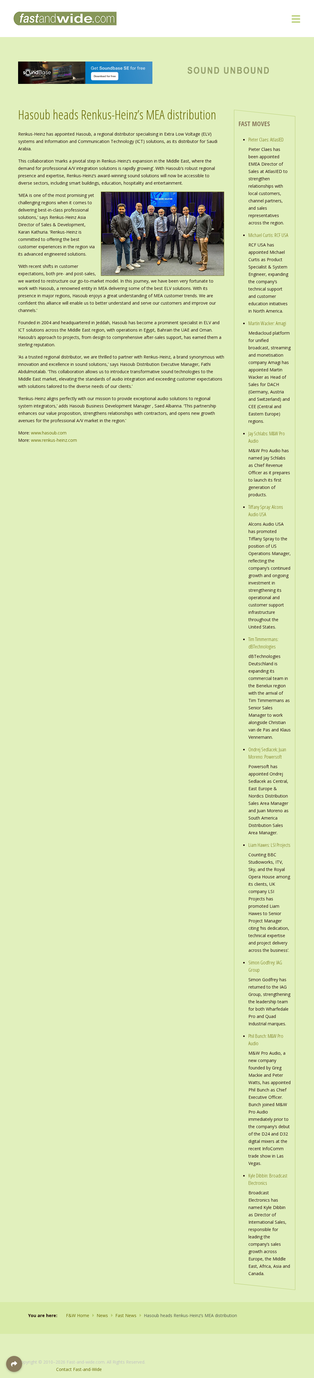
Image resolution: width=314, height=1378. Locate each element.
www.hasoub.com (49, 433)
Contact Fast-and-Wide (79, 1369)
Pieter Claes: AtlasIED (266, 139)
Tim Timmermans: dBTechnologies (263, 643)
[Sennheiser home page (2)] (85, 72)
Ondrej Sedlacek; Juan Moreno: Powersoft (267, 753)
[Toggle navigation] (296, 18)
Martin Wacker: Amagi (267, 323)
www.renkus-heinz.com (54, 440)
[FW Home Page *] (229, 69)
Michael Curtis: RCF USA (268, 234)
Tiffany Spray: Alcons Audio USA (265, 510)
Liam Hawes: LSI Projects (269, 844)
